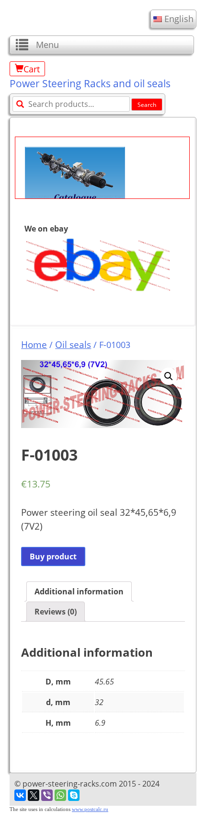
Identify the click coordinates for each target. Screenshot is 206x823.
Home (34, 344)
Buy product (53, 556)
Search (146, 105)
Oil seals (73, 344)
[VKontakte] (20, 795)
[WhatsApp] (60, 795)
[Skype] (74, 795)
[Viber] (47, 795)
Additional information (79, 591)
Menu (47, 44)
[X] (33, 795)
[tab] (79, 591)
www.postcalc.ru (90, 809)
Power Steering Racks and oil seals (90, 83)
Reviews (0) (55, 611)
